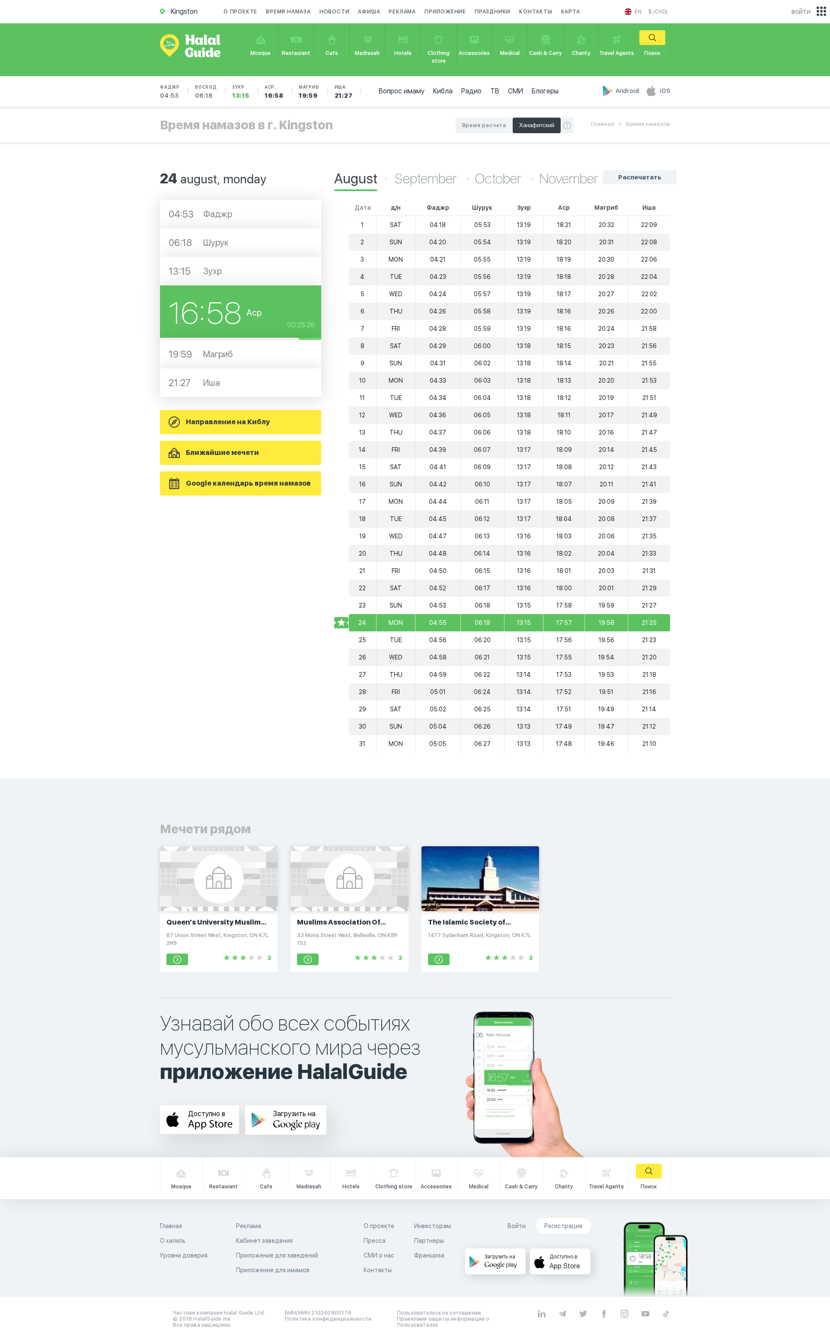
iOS (665, 90)
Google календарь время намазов (248, 483)
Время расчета (484, 125)
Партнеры (429, 1240)
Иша (344, 91)
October (499, 178)
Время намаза (288, 12)
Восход (206, 91)
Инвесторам (432, 1226)
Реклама (402, 12)
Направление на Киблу (228, 422)
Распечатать (639, 177)
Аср (274, 91)
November (569, 178)
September (427, 178)
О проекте (240, 12)
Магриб (309, 91)
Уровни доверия (184, 1255)
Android (628, 90)
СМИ (515, 91)
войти (801, 11)
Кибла (443, 91)
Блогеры (545, 91)
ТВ (494, 91)
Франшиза (429, 1255)
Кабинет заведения (264, 1240)
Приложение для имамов (273, 1270)
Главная (602, 124)
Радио (471, 91)
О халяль (172, 1240)
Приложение (445, 12)
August (355, 178)
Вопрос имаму (402, 91)
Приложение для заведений (277, 1255)
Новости (334, 12)
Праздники (493, 12)
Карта (570, 12)
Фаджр (170, 91)
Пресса (375, 1240)
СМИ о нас (379, 1255)
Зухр (240, 91)
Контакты (535, 12)
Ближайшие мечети (222, 452)
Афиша (369, 12)
